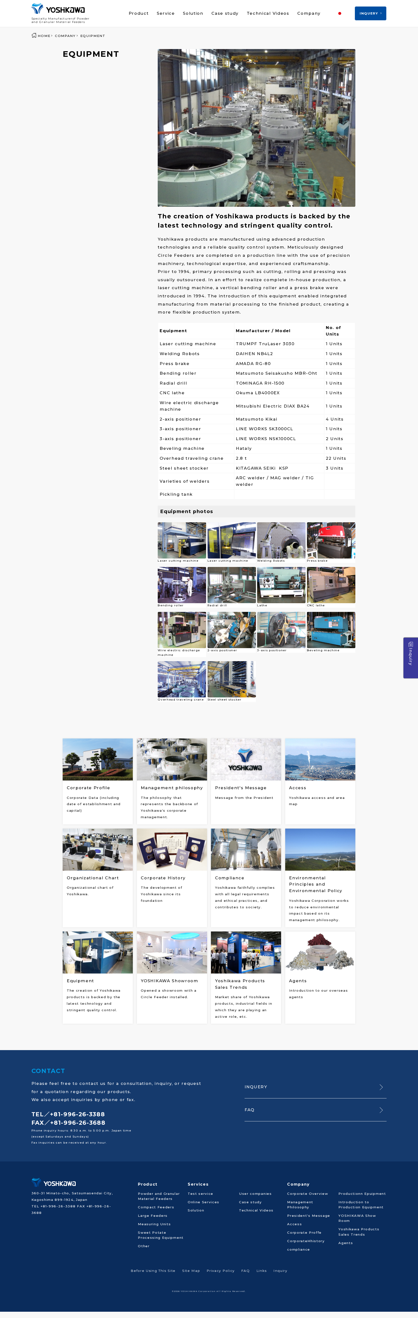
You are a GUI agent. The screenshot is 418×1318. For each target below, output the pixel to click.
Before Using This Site (153, 1271)
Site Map (191, 1271)
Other (143, 1246)
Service (166, 13)
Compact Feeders (156, 1207)
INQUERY (369, 13)
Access (294, 1224)
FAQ (249, 1109)
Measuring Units (154, 1224)
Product (139, 13)
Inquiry (410, 657)
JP (348, 13)
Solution (193, 13)
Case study (225, 13)
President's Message (308, 1216)
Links (261, 1271)
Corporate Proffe (304, 1232)
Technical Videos (268, 13)
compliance (298, 1249)
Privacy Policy (221, 1271)
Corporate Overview (307, 1194)
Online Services (203, 1202)
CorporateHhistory (306, 1241)
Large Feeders (153, 1216)
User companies (255, 1194)
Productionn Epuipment (362, 1194)
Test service (200, 1194)
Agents (345, 1243)
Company (309, 13)
